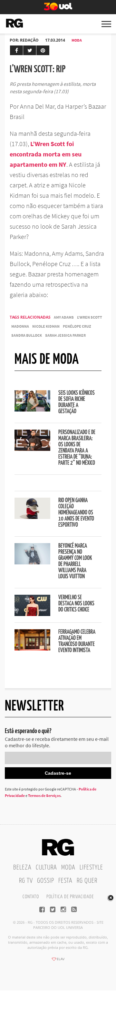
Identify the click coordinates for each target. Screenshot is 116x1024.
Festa (65, 881)
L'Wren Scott (89, 317)
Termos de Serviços (44, 795)
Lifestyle (91, 867)
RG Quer (87, 881)
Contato (31, 896)
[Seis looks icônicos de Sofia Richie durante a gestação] (32, 409)
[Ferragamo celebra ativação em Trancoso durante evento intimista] (32, 648)
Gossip (45, 881)
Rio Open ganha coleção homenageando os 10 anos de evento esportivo (76, 513)
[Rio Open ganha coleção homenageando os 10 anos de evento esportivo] (32, 517)
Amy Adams (64, 317)
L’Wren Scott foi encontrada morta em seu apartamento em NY (46, 154)
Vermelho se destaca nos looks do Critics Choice (76, 604)
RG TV (26, 881)
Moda (77, 40)
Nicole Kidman (46, 326)
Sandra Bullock (26, 335)
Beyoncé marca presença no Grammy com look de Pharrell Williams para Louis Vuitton (75, 561)
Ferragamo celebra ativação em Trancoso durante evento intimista (76, 641)
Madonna (20, 326)
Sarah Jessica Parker (65, 335)
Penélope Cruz (77, 326)
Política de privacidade (70, 896)
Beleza (22, 867)
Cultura (46, 867)
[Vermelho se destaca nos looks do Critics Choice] (32, 614)
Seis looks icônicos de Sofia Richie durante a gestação (76, 402)
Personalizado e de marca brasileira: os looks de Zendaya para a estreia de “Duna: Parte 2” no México (76, 448)
